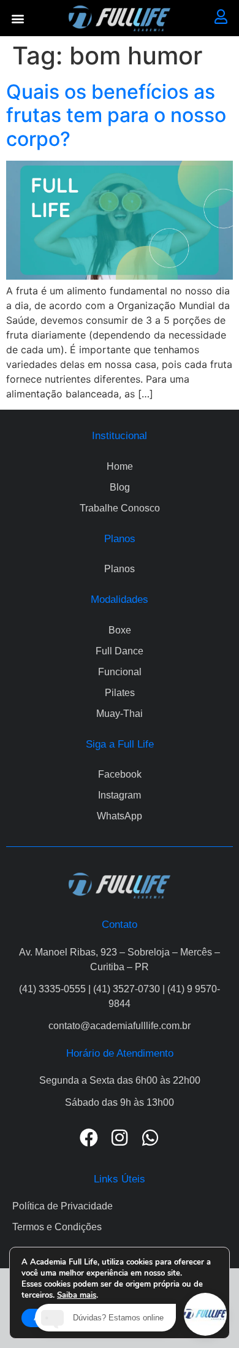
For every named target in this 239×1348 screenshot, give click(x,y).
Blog (120, 487)
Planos (119, 569)
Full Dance (119, 651)
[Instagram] (119, 1137)
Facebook (120, 774)
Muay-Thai (119, 713)
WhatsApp (119, 816)
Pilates (120, 692)
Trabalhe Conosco (120, 508)
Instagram (119, 795)
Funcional (120, 672)
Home (120, 466)
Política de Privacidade (62, 1206)
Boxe (119, 630)
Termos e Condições (57, 1227)
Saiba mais (76, 1295)
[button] (18, 18)
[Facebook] (89, 1137)
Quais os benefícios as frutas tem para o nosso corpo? (116, 115)
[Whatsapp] (150, 1137)
